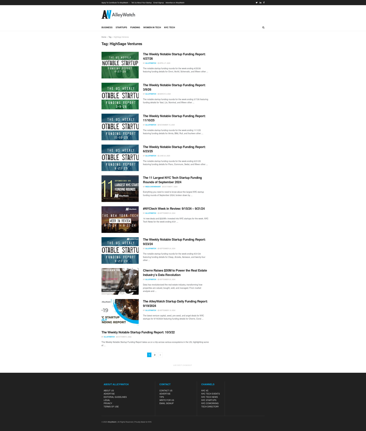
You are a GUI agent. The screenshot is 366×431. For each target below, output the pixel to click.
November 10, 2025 (167, 125)
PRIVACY (108, 403)
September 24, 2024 (167, 248)
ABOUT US (109, 390)
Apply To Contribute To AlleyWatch (115, 2)
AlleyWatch (150, 63)
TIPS (161, 397)
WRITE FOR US (166, 400)
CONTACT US (165, 390)
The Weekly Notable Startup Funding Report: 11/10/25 (174, 118)
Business (107, 27)
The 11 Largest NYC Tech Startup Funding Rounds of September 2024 (172, 179)
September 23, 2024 (167, 213)
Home (104, 37)
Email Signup (158, 2)
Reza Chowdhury (153, 187)
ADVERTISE (109, 393)
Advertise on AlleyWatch (175, 2)
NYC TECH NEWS (209, 397)
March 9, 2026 (165, 94)
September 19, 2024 (167, 310)
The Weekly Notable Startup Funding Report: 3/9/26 (174, 87)
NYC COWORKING (210, 403)
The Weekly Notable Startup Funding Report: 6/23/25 (174, 148)
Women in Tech (152, 27)
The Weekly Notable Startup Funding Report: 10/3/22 (138, 332)
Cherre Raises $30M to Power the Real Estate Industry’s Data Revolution (175, 272)
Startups (121, 27)
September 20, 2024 (167, 279)
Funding (135, 27)
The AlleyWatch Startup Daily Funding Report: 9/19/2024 (175, 303)
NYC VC (204, 390)
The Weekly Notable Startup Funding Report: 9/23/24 (174, 241)
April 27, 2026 (164, 63)
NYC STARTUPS (208, 400)
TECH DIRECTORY (210, 406)
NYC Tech (169, 27)
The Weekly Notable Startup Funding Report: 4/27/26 (174, 56)
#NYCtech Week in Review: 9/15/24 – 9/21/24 (174, 208)
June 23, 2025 (164, 155)
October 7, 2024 (170, 186)
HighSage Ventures (121, 37)
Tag (110, 37)
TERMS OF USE (111, 406)
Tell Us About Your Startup (141, 2)
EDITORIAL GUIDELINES (115, 397)
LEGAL (107, 400)
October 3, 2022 (124, 337)
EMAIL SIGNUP (166, 403)
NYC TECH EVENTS (210, 393)
